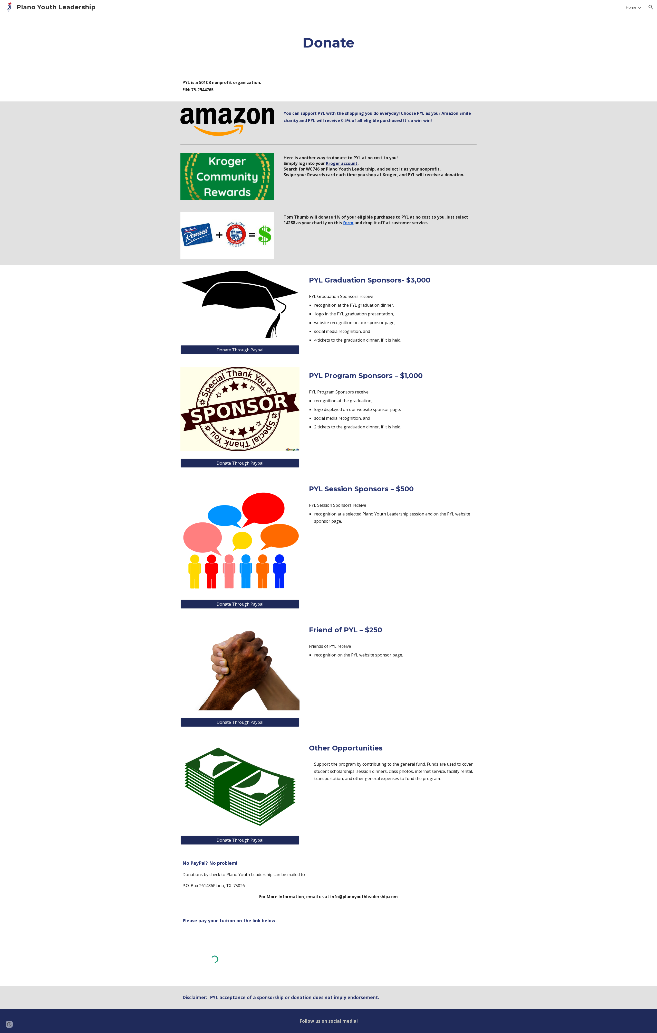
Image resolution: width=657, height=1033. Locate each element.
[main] (328, 42)
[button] (651, 7)
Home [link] (631, 7)
